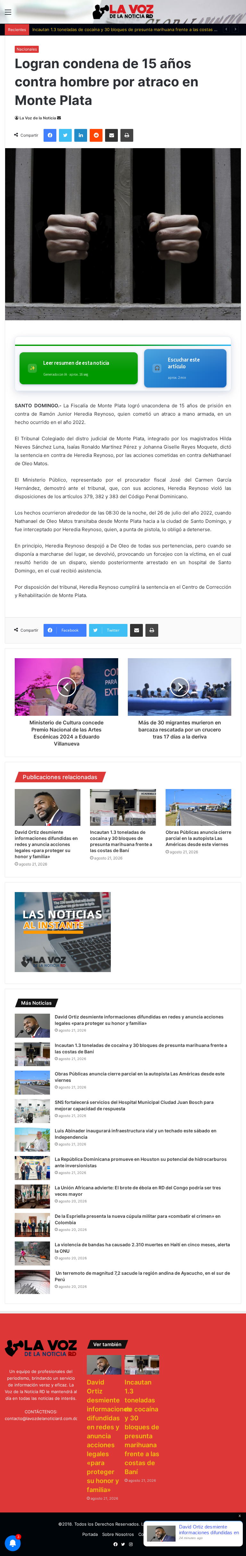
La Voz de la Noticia (38, 118)
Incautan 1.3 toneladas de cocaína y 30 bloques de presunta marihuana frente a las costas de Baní (130, 29)
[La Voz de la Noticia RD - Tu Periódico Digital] (123, 11)
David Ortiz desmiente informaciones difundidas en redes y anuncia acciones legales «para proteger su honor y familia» (46, 844)
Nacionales (27, 49)
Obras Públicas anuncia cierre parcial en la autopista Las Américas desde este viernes (198, 838)
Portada (90, 1534)
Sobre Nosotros (118, 1534)
